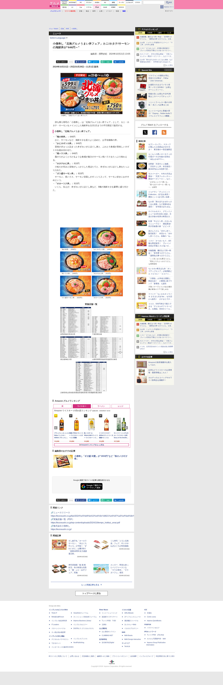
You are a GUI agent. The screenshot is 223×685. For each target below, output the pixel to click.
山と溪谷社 (103, 628)
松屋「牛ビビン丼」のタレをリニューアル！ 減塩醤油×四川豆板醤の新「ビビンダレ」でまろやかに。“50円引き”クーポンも (160, 226)
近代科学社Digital (108, 642)
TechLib (127, 646)
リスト (71, 62)
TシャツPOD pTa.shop (155, 635)
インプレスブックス (80, 639)
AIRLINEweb (128, 613)
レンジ (120, 406)
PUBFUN (147, 624)
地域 (117, 11)
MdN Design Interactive (132, 639)
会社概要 (133, 656)
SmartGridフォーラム (80, 613)
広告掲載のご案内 (88, 656)
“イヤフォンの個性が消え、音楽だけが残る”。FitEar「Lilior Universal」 (159, 78)
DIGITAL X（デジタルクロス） (84, 628)
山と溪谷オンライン (109, 632)
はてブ (95, 62)
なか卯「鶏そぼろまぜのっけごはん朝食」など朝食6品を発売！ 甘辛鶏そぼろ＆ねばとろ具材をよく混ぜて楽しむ (156, 62)
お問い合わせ (74, 656)
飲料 (94, 11)
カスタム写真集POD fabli (156, 639)
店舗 (80, 11)
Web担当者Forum (57, 617)
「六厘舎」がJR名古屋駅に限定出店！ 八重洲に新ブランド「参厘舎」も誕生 (160, 281)
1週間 (160, 33)
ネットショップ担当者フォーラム (85, 617)
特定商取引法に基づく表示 (165, 656)
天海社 (149, 613)
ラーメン (101, 406)
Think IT (54, 613)
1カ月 (169, 33)
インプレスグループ (146, 656)
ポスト (63, 62)
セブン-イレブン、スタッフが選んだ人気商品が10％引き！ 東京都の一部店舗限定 (160, 147)
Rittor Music (103, 610)
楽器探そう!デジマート (110, 617)
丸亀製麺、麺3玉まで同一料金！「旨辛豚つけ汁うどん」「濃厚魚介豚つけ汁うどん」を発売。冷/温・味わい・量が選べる (156, 39)
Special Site (147, 70)
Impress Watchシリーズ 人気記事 (155, 316)
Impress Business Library (82, 621)
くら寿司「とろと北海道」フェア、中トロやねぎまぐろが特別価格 (119, 543)
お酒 (100, 11)
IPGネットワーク (150, 632)
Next (127, 428)
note (108, 62)
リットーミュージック (109, 613)
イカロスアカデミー (131, 628)
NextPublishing (78, 642)
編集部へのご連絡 (103, 656)
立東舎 (104, 624)
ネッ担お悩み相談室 (58, 632)
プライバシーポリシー (120, 656)
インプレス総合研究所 (59, 621)
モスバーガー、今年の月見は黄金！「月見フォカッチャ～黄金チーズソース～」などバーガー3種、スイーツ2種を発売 (156, 56)
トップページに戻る (91, 593)
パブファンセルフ (153, 628)
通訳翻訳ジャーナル (131, 621)
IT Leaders (55, 624)
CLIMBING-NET (107, 635)
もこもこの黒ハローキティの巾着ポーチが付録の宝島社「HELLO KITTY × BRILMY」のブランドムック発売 (160, 159)
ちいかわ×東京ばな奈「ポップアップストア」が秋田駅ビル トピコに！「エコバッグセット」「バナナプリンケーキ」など (160, 274)
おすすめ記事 (147, 357)
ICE (145, 610)
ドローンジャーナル (58, 628)
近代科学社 (103, 639)
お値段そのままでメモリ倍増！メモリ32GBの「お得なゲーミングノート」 (159, 87)
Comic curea (151, 617)
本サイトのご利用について (58, 656)
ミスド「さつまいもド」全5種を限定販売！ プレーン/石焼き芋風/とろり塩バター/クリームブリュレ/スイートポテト (156, 50)
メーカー (109, 11)
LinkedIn (121, 62)
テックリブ (126, 643)
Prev (56, 428)
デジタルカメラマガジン (60, 639)
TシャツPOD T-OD (109, 621)
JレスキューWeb (130, 624)
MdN (123, 632)
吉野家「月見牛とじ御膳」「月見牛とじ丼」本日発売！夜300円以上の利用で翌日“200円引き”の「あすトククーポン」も (160, 169)
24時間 (149, 33)
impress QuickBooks (154, 621)
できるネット (56, 643)
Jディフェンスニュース (132, 617)
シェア (82, 62)
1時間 (140, 33)
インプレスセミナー (80, 624)
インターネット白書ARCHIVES (62, 647)
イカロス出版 (126, 610)
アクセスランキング (150, 29)
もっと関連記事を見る (90, 585)
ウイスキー (81, 406)
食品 (87, 11)
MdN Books (128, 635)
